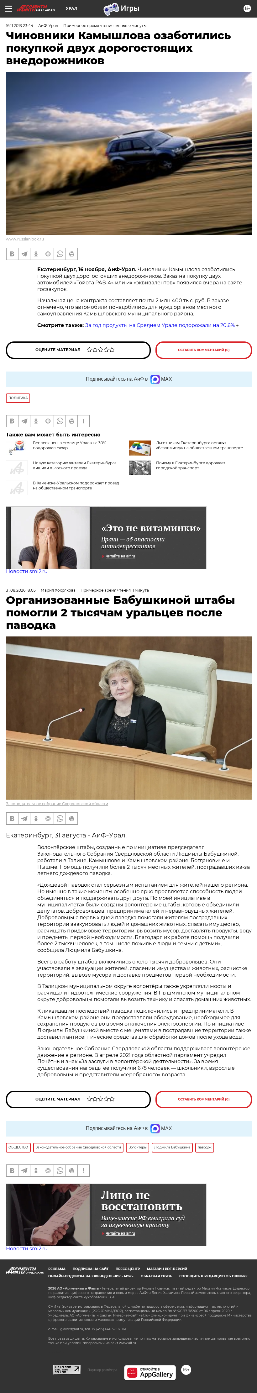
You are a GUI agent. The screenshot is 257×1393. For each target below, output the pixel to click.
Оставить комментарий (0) (204, 350)
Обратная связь (156, 1276)
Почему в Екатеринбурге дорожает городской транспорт (190, 465)
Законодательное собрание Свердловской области (57, 803)
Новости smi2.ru (27, 571)
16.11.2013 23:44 (19, 25)
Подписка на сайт (90, 1269)
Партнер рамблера (102, 1370)
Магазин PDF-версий (167, 1269)
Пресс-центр (128, 1269)
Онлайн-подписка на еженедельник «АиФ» (91, 1276)
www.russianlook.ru (25, 239)
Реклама (57, 1269)
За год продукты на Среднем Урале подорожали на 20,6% (160, 325)
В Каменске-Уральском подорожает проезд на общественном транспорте (76, 485)
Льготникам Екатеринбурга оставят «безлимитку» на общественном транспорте (199, 445)
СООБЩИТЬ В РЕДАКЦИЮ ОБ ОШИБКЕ (213, 1276)
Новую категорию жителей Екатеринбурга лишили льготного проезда (75, 465)
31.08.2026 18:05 (21, 590)
